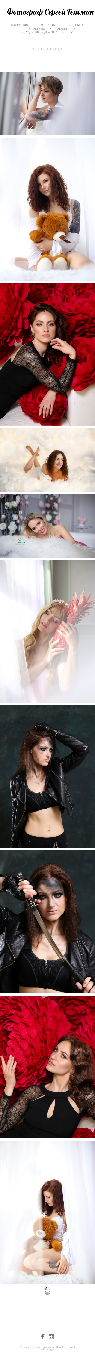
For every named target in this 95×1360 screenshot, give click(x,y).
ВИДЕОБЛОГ (76, 25)
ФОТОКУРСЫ (36, 28)
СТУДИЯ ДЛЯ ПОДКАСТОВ (39, 32)
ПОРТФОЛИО (19, 25)
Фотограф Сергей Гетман (50, 12)
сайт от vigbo (47, 1349)
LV (71, 32)
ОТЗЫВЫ (62, 28)
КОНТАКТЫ (48, 25)
